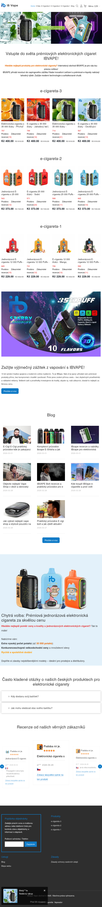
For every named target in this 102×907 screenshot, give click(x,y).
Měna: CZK (93, 6)
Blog (72, 6)
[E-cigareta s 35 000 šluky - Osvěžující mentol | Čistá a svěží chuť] (89, 109)
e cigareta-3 (45, 6)
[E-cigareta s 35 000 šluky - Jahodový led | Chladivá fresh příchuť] (38, 109)
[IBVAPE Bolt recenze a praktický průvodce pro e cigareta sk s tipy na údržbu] (51, 472)
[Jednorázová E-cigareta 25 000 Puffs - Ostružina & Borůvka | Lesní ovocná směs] (63, 177)
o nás (38, 6)
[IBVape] (9, 5)
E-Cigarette (48, 902)
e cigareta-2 (55, 6)
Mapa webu (6, 866)
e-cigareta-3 (56, 821)
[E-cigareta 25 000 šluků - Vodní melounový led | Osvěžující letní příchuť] (38, 177)
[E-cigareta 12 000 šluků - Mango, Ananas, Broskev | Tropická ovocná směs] (63, 245)
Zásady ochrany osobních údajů (64, 861)
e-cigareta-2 (56, 825)
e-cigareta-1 (56, 829)
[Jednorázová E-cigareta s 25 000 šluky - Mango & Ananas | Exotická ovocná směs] (12, 177)
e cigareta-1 (65, 6)
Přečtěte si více (10, 391)
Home (33, 6)
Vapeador (58, 902)
